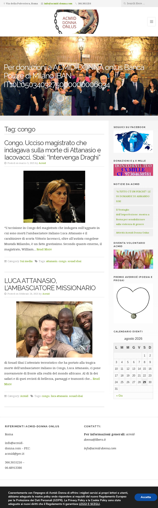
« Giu (119, 395)
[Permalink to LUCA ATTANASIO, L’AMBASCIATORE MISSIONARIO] (54, 329)
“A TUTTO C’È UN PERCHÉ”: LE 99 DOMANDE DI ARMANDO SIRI (133, 196)
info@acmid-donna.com (58, 3)
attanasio (51, 261)
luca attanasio (59, 396)
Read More (44, 249)
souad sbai (74, 261)
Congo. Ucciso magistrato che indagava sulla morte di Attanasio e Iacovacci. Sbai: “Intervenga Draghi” (52, 150)
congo (62, 261)
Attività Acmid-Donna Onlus (132, 232)
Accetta (146, 497)
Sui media (26, 261)
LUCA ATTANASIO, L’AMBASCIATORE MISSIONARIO (49, 284)
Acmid (42, 163)
